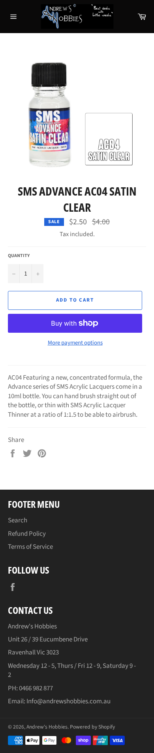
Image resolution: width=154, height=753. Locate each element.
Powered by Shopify (92, 727)
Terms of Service (30, 547)
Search (17, 520)
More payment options (75, 343)
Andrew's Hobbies (47, 727)
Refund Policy (27, 534)
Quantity (19, 256)
